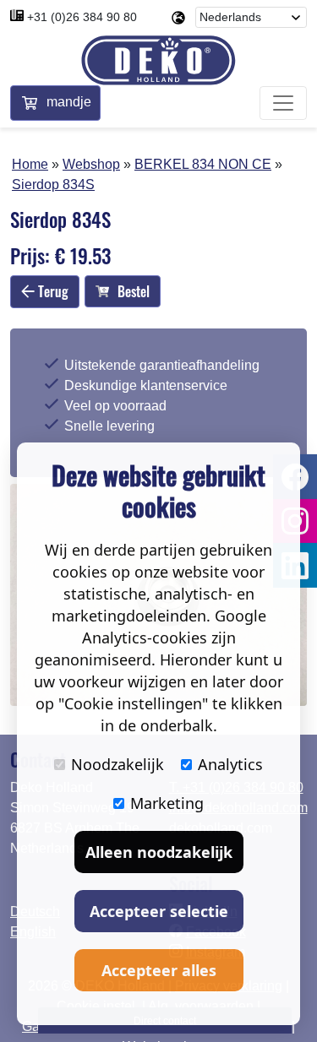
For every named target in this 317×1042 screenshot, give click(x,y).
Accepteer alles (158, 970)
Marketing (167, 803)
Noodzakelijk (117, 764)
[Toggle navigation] (283, 103)
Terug (51, 291)
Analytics (230, 764)
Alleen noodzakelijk (158, 852)
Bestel (134, 291)
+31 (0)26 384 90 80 (82, 17)
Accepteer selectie (159, 911)
